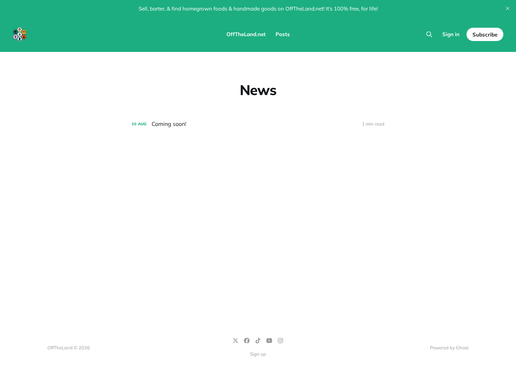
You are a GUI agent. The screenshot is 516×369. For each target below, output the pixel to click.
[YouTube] (269, 340)
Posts (283, 34)
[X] (235, 340)
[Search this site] (429, 34)
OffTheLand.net (246, 34)
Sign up (258, 354)
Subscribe (484, 34)
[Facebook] (247, 340)
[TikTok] (258, 340)
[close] (507, 8)
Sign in (450, 34)
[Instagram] (280, 340)
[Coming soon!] (258, 124)
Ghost (462, 347)
